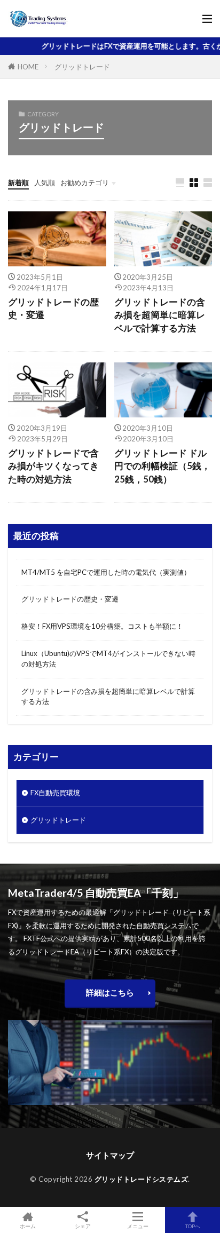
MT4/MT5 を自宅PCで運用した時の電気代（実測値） (106, 572)
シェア (83, 1226)
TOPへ (192, 1226)
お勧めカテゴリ (84, 182)
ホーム (28, 1226)
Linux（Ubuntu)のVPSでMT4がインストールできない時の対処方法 (108, 658)
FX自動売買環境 (55, 792)
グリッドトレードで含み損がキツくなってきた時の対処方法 (53, 466)
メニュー (137, 1226)
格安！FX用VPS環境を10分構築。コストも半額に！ (102, 626)
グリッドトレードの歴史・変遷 (53, 309)
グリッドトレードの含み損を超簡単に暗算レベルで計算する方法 (159, 315)
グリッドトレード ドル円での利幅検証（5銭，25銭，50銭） (162, 466)
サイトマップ (110, 1155)
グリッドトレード (82, 66)
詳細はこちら (110, 992)
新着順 (18, 182)
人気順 (44, 182)
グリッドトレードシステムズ (141, 1179)
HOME (28, 66)
